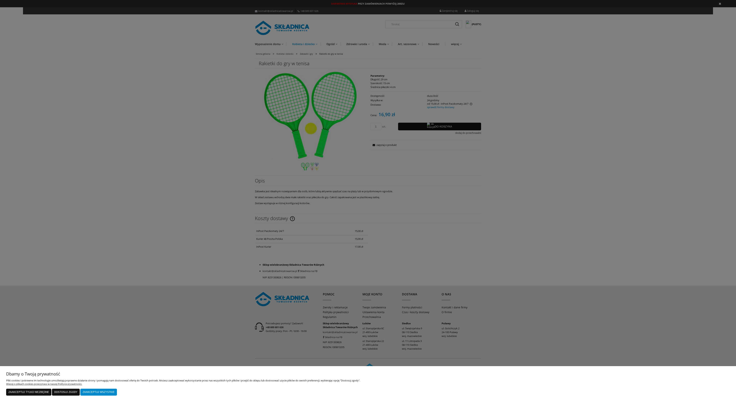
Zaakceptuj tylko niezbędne (28, 392)
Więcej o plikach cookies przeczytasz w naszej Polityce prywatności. (44, 384)
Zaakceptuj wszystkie (99, 392)
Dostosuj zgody (65, 392)
